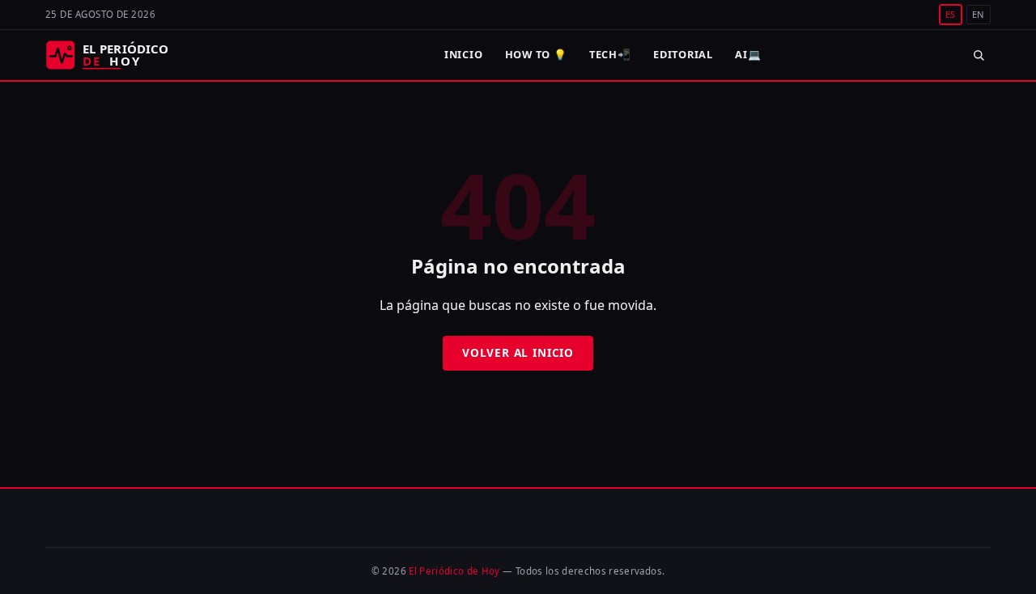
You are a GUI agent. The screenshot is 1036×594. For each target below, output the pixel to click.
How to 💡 (536, 54)
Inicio (463, 54)
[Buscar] (978, 54)
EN (978, 14)
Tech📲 (610, 54)
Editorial (683, 54)
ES (950, 14)
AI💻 (748, 54)
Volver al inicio (518, 352)
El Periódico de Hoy (454, 571)
